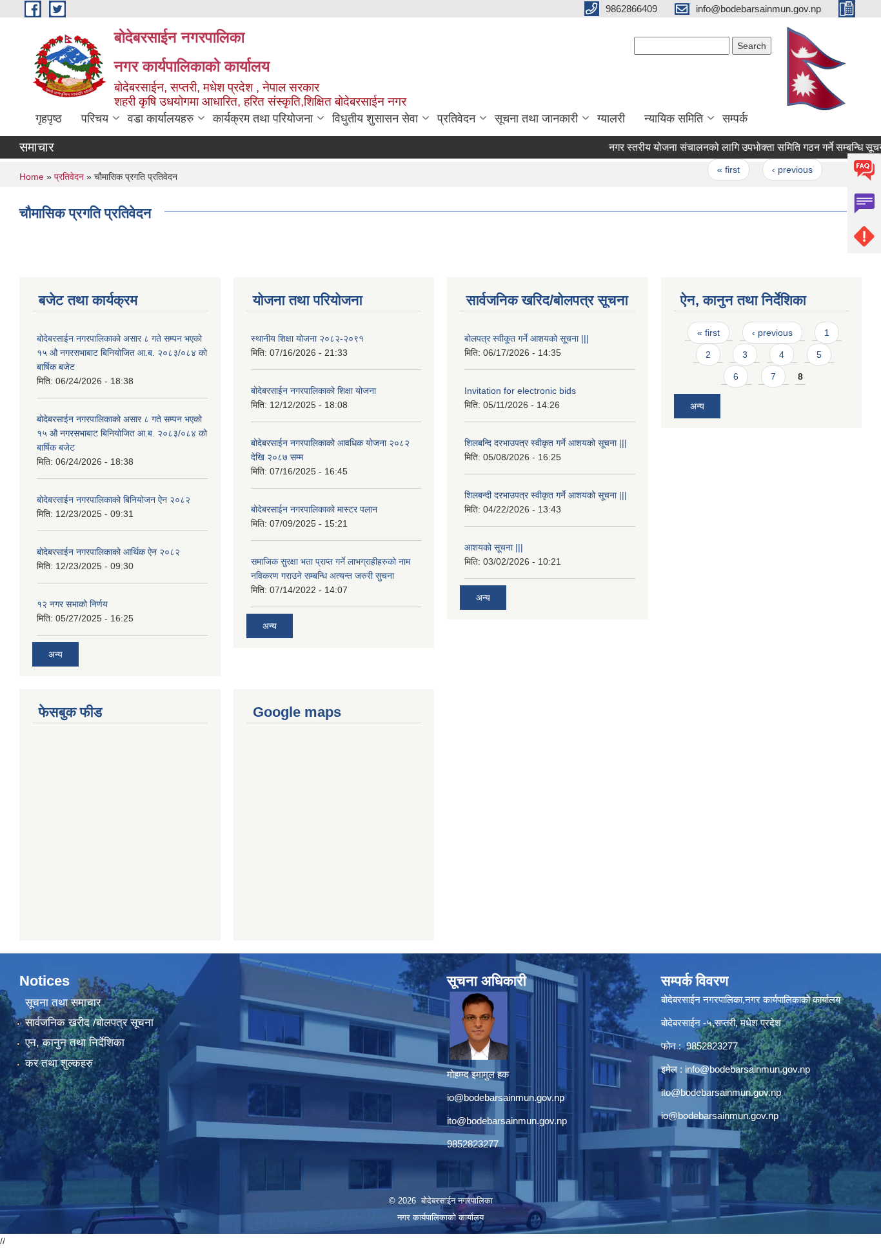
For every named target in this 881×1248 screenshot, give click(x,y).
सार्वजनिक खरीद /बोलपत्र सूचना (89, 1023)
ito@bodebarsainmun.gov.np (507, 1120)
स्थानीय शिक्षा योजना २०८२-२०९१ (307, 338)
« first (710, 169)
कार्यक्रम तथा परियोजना (263, 118)
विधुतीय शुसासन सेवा (375, 118)
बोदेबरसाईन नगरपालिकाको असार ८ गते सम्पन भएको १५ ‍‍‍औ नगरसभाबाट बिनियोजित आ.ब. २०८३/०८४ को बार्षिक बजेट (122, 352)
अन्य (55, 654)
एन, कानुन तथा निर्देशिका (74, 1043)
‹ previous (774, 169)
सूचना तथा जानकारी (536, 118)
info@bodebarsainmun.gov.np (747, 1069)
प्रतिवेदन (456, 118)
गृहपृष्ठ (48, 118)
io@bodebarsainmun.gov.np (505, 1097)
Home (31, 176)
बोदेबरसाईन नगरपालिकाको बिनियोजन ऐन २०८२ (113, 499)
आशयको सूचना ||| (493, 547)
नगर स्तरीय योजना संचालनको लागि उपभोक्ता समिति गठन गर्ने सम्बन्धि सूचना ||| (735, 147)
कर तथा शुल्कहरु (59, 1063)
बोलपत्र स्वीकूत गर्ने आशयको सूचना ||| (526, 338)
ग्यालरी (611, 118)
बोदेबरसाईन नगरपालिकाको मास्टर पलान (314, 509)
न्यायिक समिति (673, 118)
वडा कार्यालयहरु (160, 118)
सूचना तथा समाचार (63, 1003)
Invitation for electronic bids (520, 390)
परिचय (94, 118)
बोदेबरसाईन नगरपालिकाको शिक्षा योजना (313, 390)
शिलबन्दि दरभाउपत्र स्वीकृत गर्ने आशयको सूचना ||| (545, 443)
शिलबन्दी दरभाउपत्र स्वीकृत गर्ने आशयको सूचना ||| (545, 495)
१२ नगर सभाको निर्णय (72, 604)
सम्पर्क (734, 118)
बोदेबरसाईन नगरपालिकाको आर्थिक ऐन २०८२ (108, 552)
